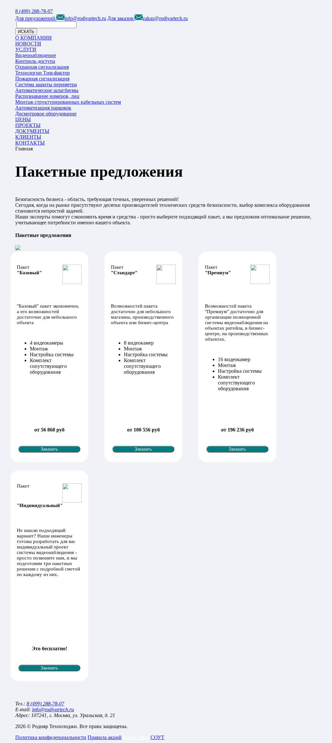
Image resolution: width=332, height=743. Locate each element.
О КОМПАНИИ (33, 38)
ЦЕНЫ (23, 119)
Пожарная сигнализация (42, 78)
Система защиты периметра (46, 84)
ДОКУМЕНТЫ (32, 131)
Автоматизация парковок (43, 108)
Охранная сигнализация (42, 67)
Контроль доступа (35, 61)
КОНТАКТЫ (30, 143)
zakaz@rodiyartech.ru (147, 18)
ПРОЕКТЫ (28, 125)
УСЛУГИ (25, 49)
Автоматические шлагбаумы (46, 90)
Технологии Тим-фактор (42, 73)
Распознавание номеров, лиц (47, 96)
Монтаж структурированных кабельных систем (68, 102)
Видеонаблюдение (35, 55)
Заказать (49, 449)
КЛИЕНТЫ (28, 137)
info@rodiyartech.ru (60, 18)
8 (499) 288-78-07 (34, 11)
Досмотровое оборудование (46, 113)
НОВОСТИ (28, 43)
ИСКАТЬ (26, 31)
